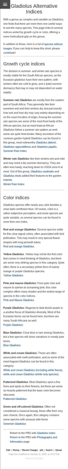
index (46, 433)
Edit (8, 450)
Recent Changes (30, 450)
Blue (12, 345)
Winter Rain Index (13, 184)
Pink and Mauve (18, 300)
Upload (58, 450)
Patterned (15, 398)
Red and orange (18, 246)
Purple (13, 324)
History (16, 450)
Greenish (14, 423)
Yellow (13, 275)
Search (49, 450)
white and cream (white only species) (30, 374)
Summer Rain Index (15, 150)
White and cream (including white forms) (32, 370)
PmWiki (39, 458)
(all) (41, 450)
